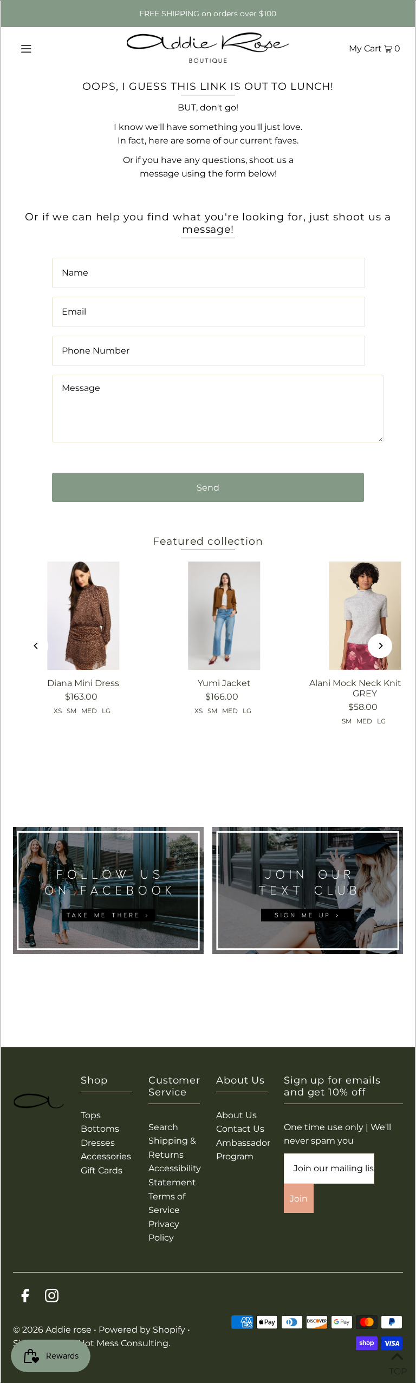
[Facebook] (25, 1298)
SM (71, 711)
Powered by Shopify (142, 1330)
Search (163, 1127)
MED (89, 711)
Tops (91, 1115)
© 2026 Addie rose (53, 1330)
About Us (236, 1115)
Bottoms (100, 1129)
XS (58, 711)
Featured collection (208, 541)
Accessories (106, 1156)
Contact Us (240, 1129)
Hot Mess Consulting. (124, 1343)
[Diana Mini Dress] (83, 616)
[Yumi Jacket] (224, 616)
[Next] (380, 646)
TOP (397, 1369)
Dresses (98, 1143)
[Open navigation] (47, 47)
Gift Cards (101, 1170)
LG (106, 711)
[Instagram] (51, 1298)
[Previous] (36, 646)
